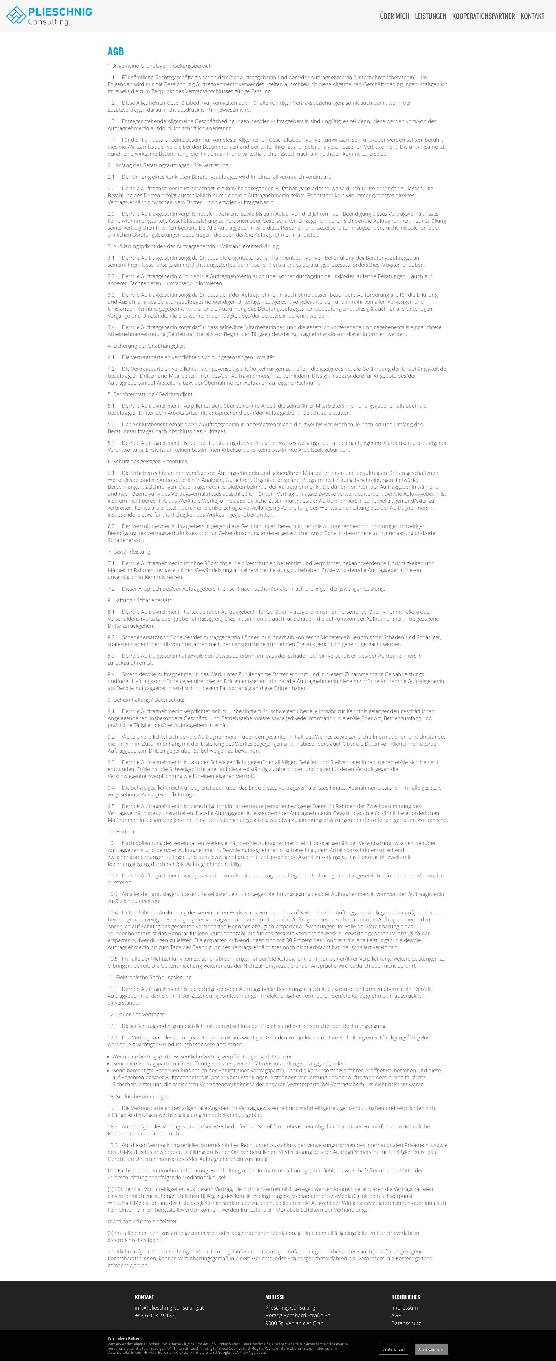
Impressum (404, 1307)
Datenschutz (406, 1323)
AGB (396, 1315)
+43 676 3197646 (155, 1315)
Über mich (394, 15)
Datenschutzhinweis (125, 1352)
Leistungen (431, 15)
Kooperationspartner (483, 15)
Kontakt (532, 15)
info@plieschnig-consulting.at (169, 1307)
